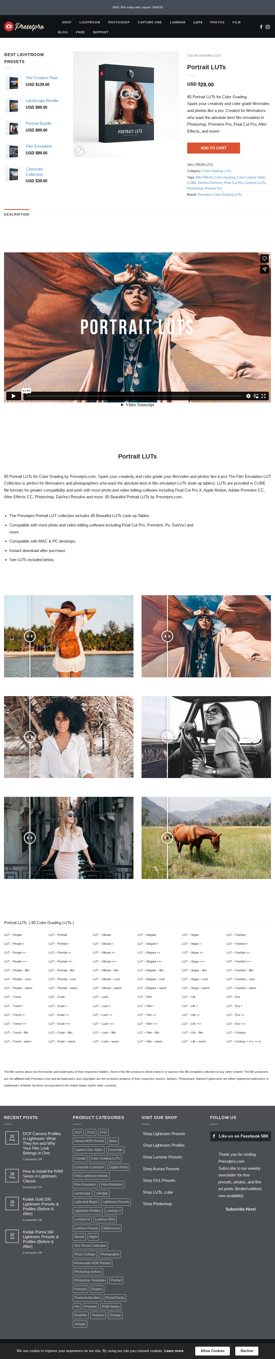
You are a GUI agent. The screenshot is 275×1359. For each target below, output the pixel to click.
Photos (217, 22)
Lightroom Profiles (87, 1211)
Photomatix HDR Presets (92, 1263)
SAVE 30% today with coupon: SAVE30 (137, 7)
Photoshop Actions (88, 1272)
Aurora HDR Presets (89, 1141)
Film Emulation (85, 1184)
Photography (109, 1254)
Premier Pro (213, 188)
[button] (79, 151)
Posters (97, 1289)
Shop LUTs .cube (158, 1192)
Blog (63, 32)
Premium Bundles (87, 1298)
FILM (237, 22)
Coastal (80, 1158)
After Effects (204, 177)
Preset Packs (115, 1298)
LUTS (198, 22)
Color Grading (224, 177)
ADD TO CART (214, 148)
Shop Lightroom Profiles (164, 1145)
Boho (113, 1141)
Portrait (116, 1280)
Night (93, 1237)
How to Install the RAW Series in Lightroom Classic (43, 1176)
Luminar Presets (86, 1228)
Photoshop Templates (90, 1280)
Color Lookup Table (251, 177)
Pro (76, 1307)
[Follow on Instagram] (268, 27)
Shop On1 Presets (159, 1180)
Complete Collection (89, 1167)
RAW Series (111, 1307)
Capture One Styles (88, 1150)
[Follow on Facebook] (261, 27)
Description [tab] (16, 214)
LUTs (262, 183)
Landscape (82, 1193)
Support (101, 32)
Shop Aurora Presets (161, 1169)
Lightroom (89, 22)
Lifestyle (102, 1193)
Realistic (80, 1315)
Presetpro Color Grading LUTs (220, 195)
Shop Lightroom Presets (164, 1133)
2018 (91, 1132)
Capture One (150, 22)
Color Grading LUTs (204, 55)
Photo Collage (84, 1254)
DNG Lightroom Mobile (91, 1176)
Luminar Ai (82, 1219)
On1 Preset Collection (90, 1246)
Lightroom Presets (116, 1202)
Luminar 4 (113, 1211)
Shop (66, 22)
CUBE (191, 183)
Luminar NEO (105, 1219)
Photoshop (119, 22)
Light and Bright (85, 1202)
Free (80, 32)
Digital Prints (118, 1167)
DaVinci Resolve (210, 183)
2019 (103, 1132)
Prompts (91, 1307)
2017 (78, 1132)
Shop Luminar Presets (162, 1157)
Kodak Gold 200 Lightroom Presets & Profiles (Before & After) (41, 1206)
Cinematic (115, 1150)
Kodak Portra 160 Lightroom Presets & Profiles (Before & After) (41, 1239)
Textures (98, 1315)
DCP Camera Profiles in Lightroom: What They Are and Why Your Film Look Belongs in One (42, 1143)
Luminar (178, 22)
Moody (79, 1237)
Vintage (115, 1315)
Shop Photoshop (157, 1203)
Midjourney (111, 1228)
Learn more (173, 1351)
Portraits (80, 1289)
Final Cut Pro (233, 183)
